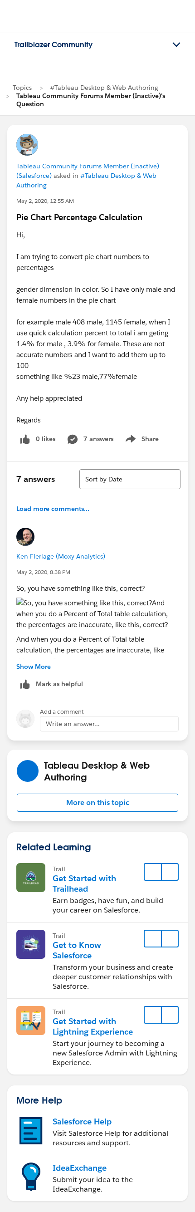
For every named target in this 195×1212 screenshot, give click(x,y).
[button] (97, 803)
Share (140, 441)
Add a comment (62, 712)
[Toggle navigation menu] (176, 45)
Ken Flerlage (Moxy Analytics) (60, 556)
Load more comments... (52, 509)
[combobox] (129, 479)
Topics (22, 87)
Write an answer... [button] (73, 724)
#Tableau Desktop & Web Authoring (104, 87)
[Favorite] (153, 872)
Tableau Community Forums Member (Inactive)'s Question (90, 100)
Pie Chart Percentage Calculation (79, 217)
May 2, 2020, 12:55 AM (45, 201)
